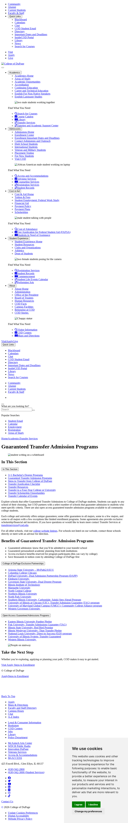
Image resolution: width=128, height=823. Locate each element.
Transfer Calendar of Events (23, 496)
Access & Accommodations (22, 755)
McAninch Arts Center (20, 743)
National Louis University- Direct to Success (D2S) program (40, 633)
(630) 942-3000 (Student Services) (26, 772)
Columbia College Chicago (22, 572)
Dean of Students (24, 253)
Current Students (17, 10)
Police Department (18, 737)
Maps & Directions (18, 705)
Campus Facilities (24, 306)
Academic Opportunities (27, 81)
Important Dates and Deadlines (31, 34)
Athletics (19, 250)
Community (14, 4)
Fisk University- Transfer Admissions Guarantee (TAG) (37, 624)
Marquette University (19, 587)
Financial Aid (22, 203)
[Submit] (33, 410)
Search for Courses (25, 46)
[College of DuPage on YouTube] (9, 784)
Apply (11, 702)
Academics (14, 72)
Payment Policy (23, 206)
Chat (17, 25)
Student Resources (24, 244)
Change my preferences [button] (88, 811)
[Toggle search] (2, 404)
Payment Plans (22, 209)
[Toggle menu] (2, 67)
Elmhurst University (19, 578)
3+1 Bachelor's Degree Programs (25, 475)
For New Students (24, 156)
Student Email (15, 421)
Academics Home (24, 75)
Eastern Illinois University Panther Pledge (30, 621)
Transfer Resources (18, 487)
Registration (14, 430)
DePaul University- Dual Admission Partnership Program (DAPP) (43, 575)
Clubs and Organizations (28, 247)
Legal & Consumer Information (24, 722)
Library (18, 40)
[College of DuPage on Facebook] (9, 778)
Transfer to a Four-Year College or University (32, 490)
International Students (26, 147)
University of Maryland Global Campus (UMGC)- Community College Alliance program (55, 605)
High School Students (26, 144)
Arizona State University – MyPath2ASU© (31, 569)
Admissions (15, 129)
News (18, 43)
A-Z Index (13, 716)
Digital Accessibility (18, 815)
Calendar (13, 424)
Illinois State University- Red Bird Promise (30, 627)
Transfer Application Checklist (24, 484)
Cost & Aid (14, 191)
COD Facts (21, 303)
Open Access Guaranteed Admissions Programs (26, 615)
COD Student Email (25, 28)
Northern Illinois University (22, 593)
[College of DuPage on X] (9, 781)
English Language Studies (28, 96)
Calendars (20, 22)
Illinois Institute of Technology (24, 584)
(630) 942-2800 (16, 769)
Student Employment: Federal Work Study (37, 200)
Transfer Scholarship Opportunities (26, 493)
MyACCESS (15, 758)
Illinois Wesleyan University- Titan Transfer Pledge (35, 630)
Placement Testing (24, 153)
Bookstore (13, 725)
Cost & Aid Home (24, 194)
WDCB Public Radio (19, 746)
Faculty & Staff (16, 13)
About (12, 285)
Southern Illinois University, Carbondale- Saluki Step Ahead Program (44, 599)
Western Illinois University (22, 639)
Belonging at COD (25, 309)
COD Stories (22, 312)
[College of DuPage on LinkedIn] (9, 786)
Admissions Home (24, 132)
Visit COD (20, 158)
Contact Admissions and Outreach (32, 141)
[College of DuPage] (12, 63)
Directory (20, 31)
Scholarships (21, 212)
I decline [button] (93, 804)
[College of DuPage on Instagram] (9, 792)
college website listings (45, 530)
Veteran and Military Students (30, 150)
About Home (21, 288)
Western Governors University (24, 608)
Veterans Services (17, 752)
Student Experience (18, 238)
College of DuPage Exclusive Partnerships (23, 563)
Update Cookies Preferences (23, 812)
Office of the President (26, 294)
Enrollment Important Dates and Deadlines (37, 138)
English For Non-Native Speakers (32, 93)
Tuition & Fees (22, 197)
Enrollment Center (24, 135)
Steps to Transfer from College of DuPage (30, 481)
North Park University (19, 596)
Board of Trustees (24, 297)
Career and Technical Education (31, 90)
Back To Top (8, 696)
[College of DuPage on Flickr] (9, 789)
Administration (22, 291)
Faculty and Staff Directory (22, 707)
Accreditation (22, 84)
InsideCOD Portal (24, 37)
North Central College (19, 590)
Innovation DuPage (18, 749)
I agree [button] (78, 804)
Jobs (10, 731)
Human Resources (24, 300)
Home (4, 438)
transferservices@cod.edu (14, 525)
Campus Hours (16, 710)
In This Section (10, 469)
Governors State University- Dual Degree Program (34, 581)
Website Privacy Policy (20, 818)
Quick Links (15, 16)
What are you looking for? (15, 406)
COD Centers (15, 728)
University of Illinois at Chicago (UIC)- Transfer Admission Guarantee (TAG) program (54, 602)
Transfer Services (29, 438)
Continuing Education (26, 87)
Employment (15, 427)
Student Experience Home (28, 241)
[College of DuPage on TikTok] (9, 795)
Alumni (12, 7)
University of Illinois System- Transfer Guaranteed (34, 636)
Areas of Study (22, 78)
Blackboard (21, 19)
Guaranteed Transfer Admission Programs (30, 478)
